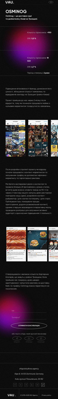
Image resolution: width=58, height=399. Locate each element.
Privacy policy (46, 395)
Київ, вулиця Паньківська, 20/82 (29, 379)
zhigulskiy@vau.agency (29, 368)
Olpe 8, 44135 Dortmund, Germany (29, 374)
